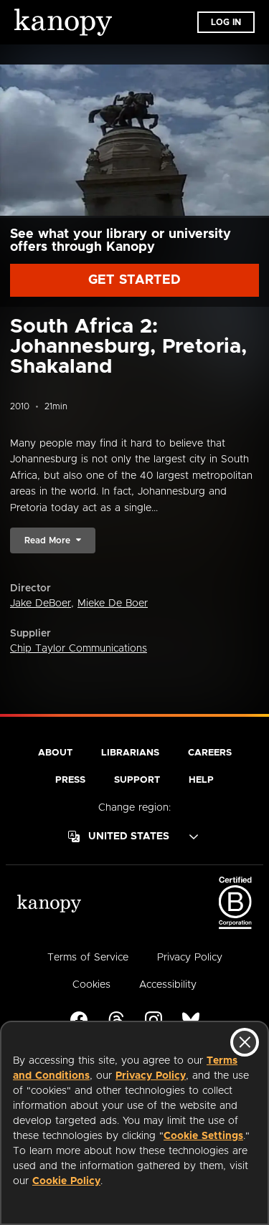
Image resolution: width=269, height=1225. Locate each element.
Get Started (134, 280)
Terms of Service (87, 958)
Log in (226, 22)
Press (70, 780)
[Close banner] (244, 1042)
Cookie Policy (66, 1181)
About (55, 753)
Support (137, 780)
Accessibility (168, 985)
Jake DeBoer (40, 604)
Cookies (91, 985)
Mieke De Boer (112, 604)
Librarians (130, 753)
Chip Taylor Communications (78, 649)
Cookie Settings (203, 1136)
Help (201, 780)
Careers (210, 753)
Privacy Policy (150, 1076)
